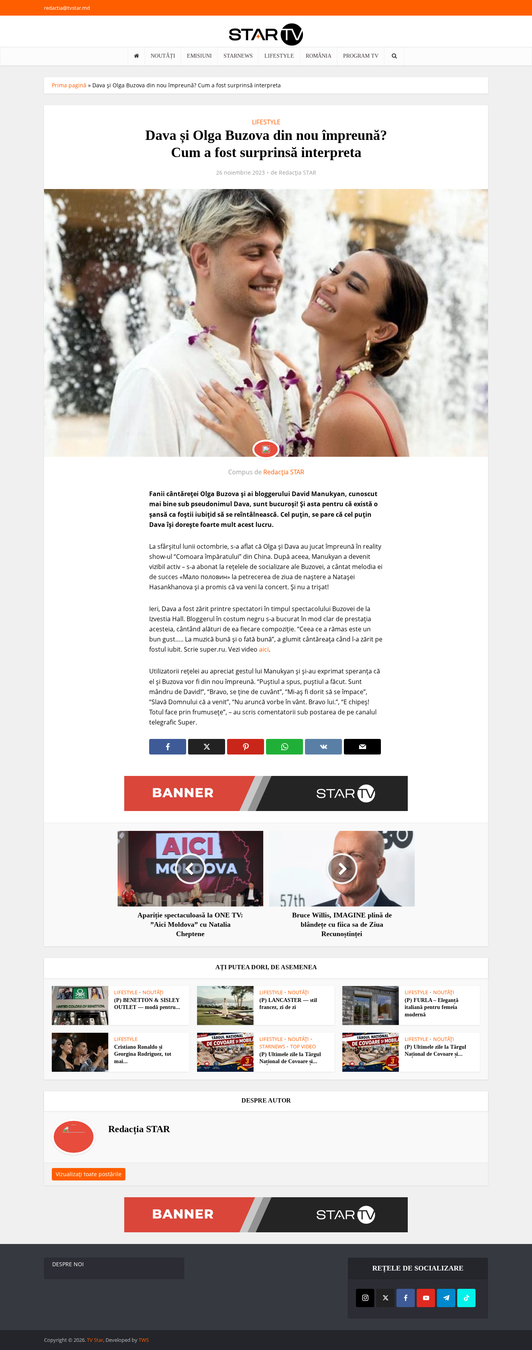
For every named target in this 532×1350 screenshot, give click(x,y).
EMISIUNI (199, 56)
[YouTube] (426, 1298)
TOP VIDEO (303, 1046)
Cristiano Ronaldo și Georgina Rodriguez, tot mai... (142, 1054)
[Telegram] (446, 1298)
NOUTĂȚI (163, 56)
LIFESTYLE (279, 56)
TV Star (95, 1339)
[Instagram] (365, 1298)
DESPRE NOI (68, 1264)
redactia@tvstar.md (67, 7)
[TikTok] (466, 1298)
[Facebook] (405, 1298)
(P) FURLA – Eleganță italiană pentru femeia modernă (431, 1007)
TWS (144, 1339)
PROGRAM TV (361, 56)
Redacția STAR (297, 172)
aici (264, 649)
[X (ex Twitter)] (385, 1298)
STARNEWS (238, 56)
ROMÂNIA (318, 56)
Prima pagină (69, 85)
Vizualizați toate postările (89, 1174)
